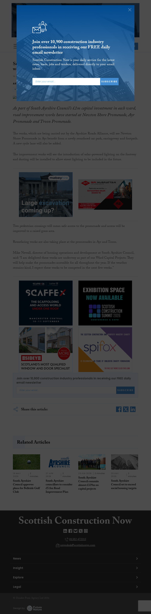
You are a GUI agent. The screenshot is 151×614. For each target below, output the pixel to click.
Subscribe (109, 81)
